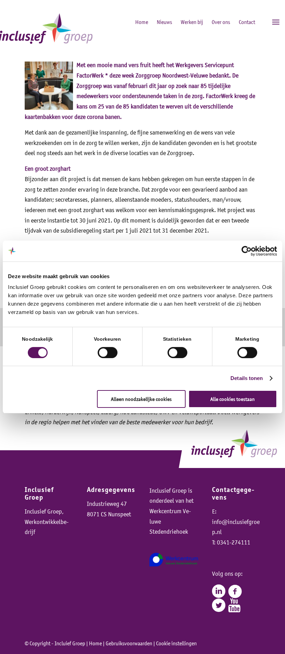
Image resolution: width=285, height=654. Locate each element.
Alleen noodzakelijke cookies (141, 399)
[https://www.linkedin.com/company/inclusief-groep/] (218, 591)
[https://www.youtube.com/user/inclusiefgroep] (234, 605)
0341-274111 (233, 542)
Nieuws (164, 22)
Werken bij (192, 22)
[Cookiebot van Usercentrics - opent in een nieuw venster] (246, 251)
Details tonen (246, 378)
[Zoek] (260, 21)
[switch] (107, 352)
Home (141, 22)
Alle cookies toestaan (232, 399)
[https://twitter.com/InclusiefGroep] (218, 605)
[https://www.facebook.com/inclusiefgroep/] (235, 591)
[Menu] (275, 21)
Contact (247, 22)
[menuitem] (260, 21)
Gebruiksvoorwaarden (129, 643)
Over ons (221, 22)
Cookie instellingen (176, 643)
